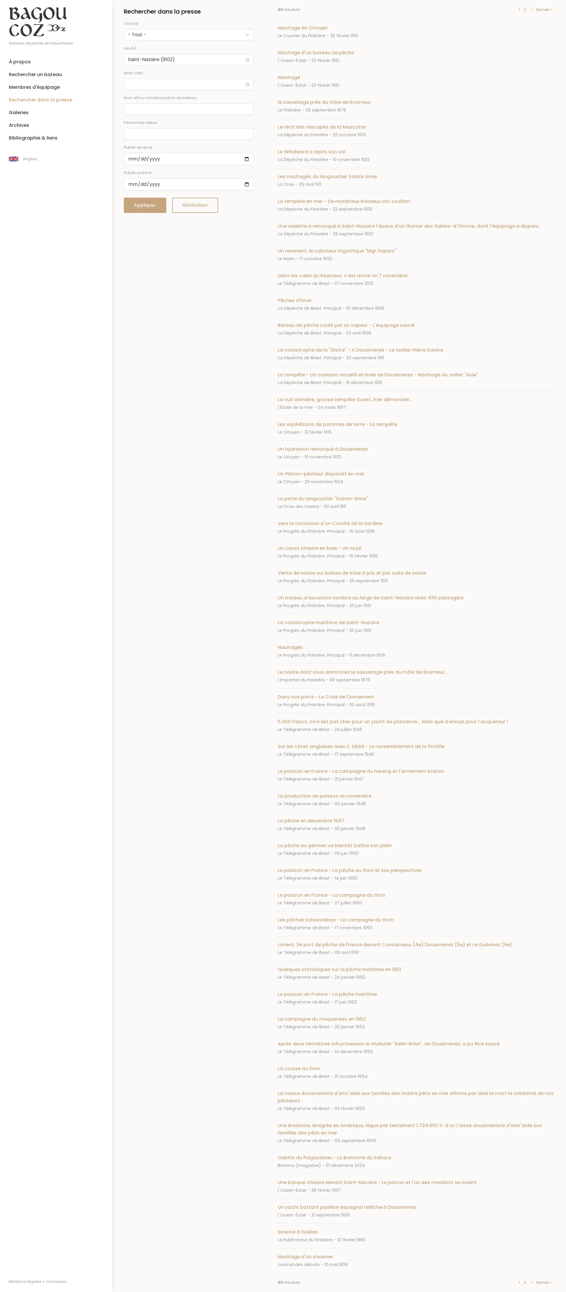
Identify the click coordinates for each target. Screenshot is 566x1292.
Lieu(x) (130, 48)
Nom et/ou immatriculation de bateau (160, 98)
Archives (19, 125)
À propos (20, 61)
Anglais (30, 158)
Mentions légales (25, 1281)
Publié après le (138, 147)
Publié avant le (138, 173)
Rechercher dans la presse (40, 99)
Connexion (56, 1281)
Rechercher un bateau (35, 74)
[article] (416, 31)
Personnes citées (140, 122)
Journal (131, 23)
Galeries (19, 112)
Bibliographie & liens (33, 138)
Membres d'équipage (34, 87)
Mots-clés (133, 73)
